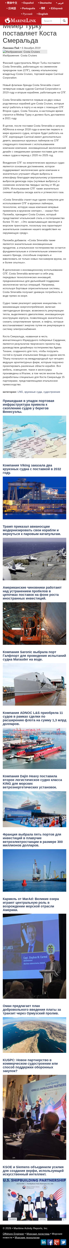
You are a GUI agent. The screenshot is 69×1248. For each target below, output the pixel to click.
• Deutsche (45, 2)
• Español (28, 2)
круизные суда (33, 391)
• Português (27, 8)
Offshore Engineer (13, 1233)
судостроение (51, 391)
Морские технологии (27, 1237)
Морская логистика (37, 1233)
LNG (20, 391)
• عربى (60, 2)
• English (42, 13)
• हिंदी (42, 8)
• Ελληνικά (56, 8)
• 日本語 (11, 8)
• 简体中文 (11, 2)
